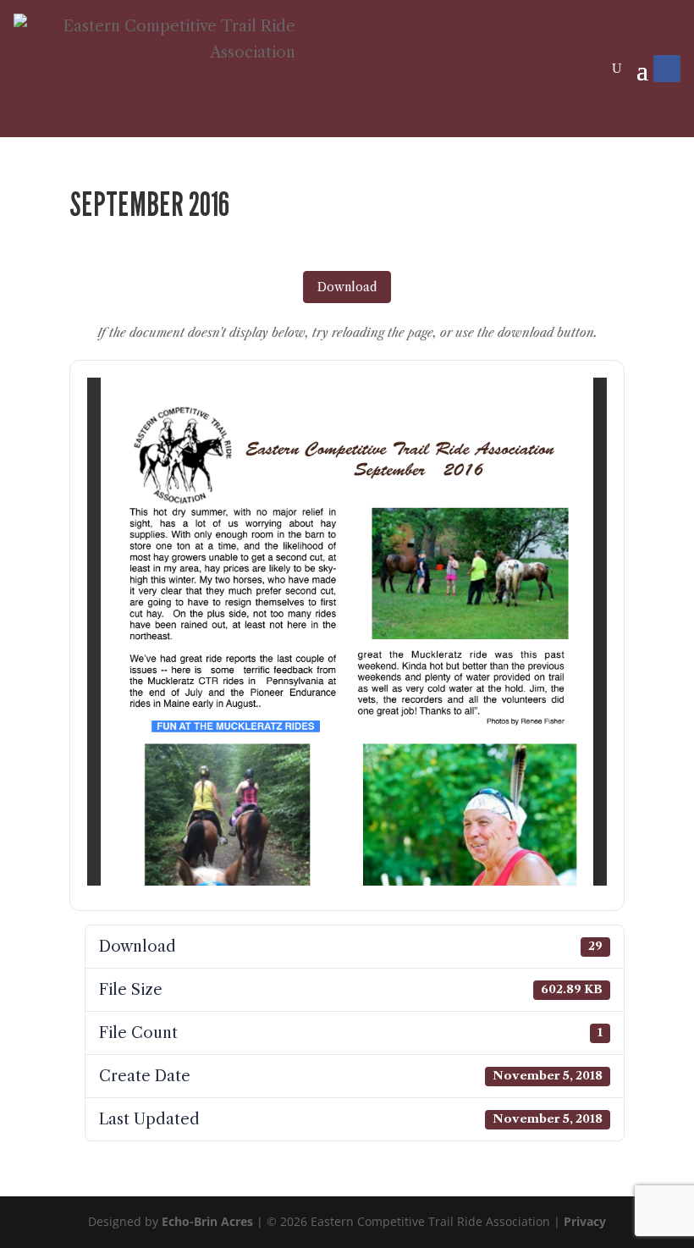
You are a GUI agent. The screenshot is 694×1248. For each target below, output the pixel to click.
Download (347, 287)
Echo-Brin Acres (207, 1221)
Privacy (585, 1221)
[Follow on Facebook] (666, 68)
